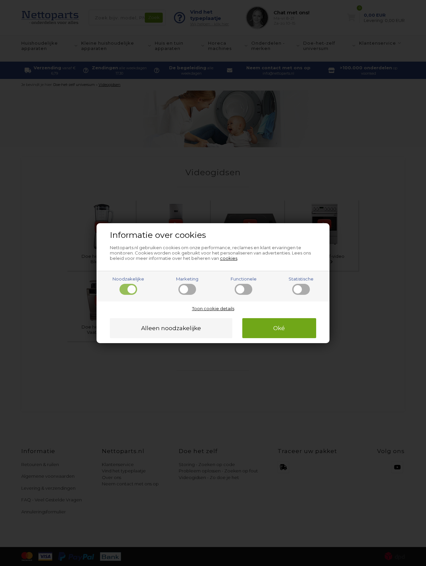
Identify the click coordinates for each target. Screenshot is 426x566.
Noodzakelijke (128, 279)
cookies (228, 258)
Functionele (244, 279)
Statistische (301, 279)
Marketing (187, 279)
